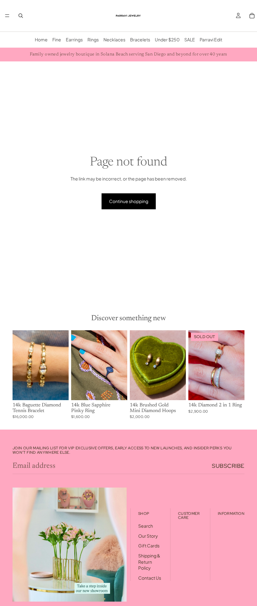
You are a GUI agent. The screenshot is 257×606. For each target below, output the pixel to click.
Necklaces (114, 39)
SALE (189, 39)
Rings (93, 39)
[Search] (21, 16)
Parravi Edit (211, 39)
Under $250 (167, 39)
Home (41, 39)
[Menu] (7, 15)
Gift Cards (149, 546)
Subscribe (228, 465)
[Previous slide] (19, 365)
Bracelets (140, 39)
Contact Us (149, 578)
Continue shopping (128, 201)
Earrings (74, 39)
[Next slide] (62, 365)
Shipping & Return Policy (149, 562)
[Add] (59, 390)
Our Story (148, 536)
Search (145, 526)
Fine (56, 39)
